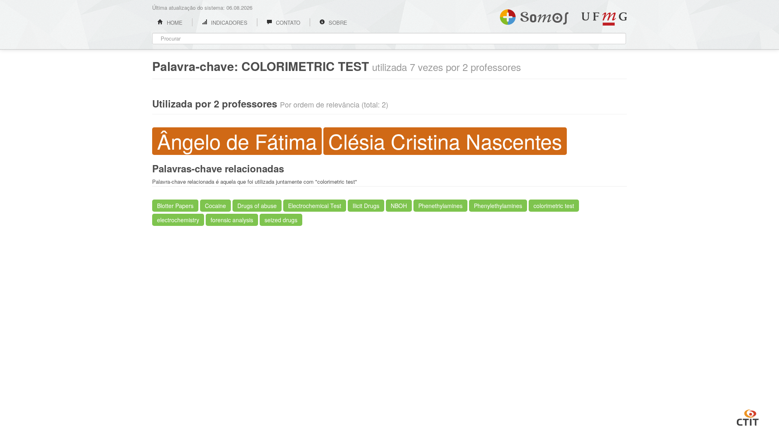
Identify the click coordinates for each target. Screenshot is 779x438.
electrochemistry (178, 220)
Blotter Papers (175, 206)
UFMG (604, 19)
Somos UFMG (534, 15)
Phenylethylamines (498, 206)
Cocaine (215, 206)
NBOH (399, 206)
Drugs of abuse (257, 206)
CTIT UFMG (748, 416)
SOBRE (337, 22)
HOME (174, 22)
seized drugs (281, 220)
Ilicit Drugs (366, 206)
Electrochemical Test (314, 206)
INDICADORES (228, 22)
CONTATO (287, 22)
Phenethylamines (440, 206)
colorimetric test (554, 206)
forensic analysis (232, 220)
